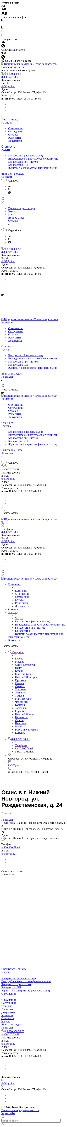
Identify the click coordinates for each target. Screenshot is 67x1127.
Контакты (7, 176)
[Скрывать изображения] (3, 46)
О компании (15, 128)
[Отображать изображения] (3, 42)
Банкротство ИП (18, 164)
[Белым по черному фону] (2, 24)
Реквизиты (14, 137)
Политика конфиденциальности (20, 1110)
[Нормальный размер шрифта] (3, 9)
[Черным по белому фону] (2, 20)
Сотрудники (15, 131)
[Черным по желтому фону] (2, 32)
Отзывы (13, 134)
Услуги (5, 149)
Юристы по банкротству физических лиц (32, 167)
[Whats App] (9, 192)
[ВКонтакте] (9, 186)
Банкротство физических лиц (25, 155)
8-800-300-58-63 (10, 847)
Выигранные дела (12, 173)
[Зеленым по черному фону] (2, 35)
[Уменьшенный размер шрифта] (3, 5)
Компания (7, 122)
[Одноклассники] (8, 189)
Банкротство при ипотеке (23, 161)
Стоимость (8, 146)
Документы (15, 140)
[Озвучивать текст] (3, 53)
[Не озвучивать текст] (3, 57)
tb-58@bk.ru (8, 86)
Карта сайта (8, 1113)
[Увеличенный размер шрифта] (4, 14)
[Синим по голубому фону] (2, 28)
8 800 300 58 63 (15, 73)
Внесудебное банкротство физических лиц (33, 158)
